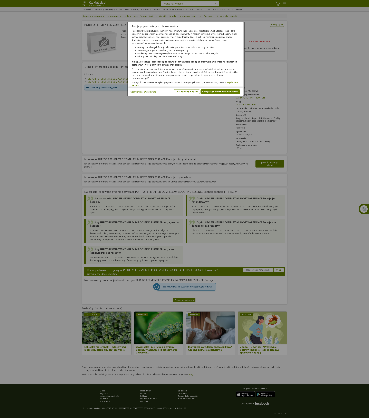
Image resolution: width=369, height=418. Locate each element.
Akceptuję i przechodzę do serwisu (220, 91)
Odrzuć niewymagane (187, 91)
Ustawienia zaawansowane (143, 91)
